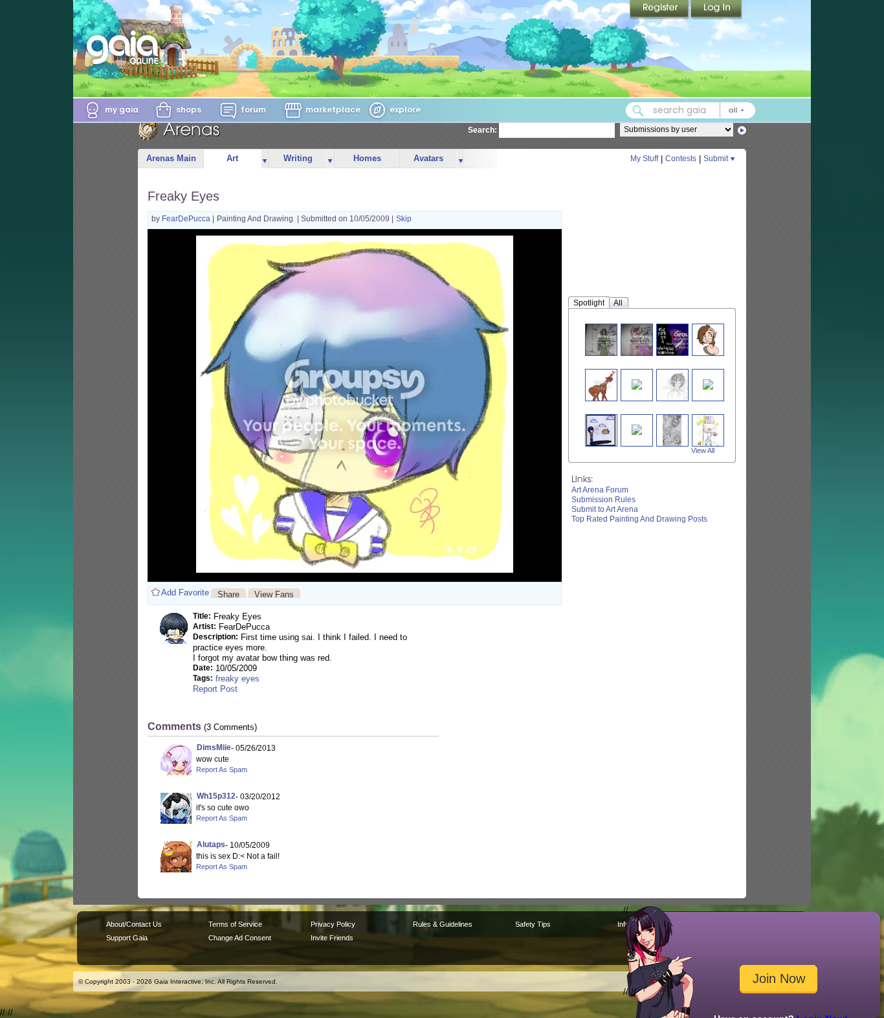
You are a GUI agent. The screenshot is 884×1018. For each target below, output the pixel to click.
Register (660, 9)
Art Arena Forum (599, 489)
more (265, 158)
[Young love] (637, 429)
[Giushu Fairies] (672, 430)
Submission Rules (603, 499)
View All (702, 450)
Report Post (215, 689)
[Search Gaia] (638, 110)
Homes (367, 158)
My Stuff (644, 158)
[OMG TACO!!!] (600, 430)
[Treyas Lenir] (707, 339)
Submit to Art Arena (604, 509)
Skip (404, 218)
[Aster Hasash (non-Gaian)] (606, 339)
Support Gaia (127, 938)
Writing (298, 158)
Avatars (428, 158)
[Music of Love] (637, 383)
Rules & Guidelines (442, 924)
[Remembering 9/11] (707, 430)
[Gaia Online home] (125, 47)
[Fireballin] (708, 383)
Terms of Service (235, 924)
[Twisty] (601, 385)
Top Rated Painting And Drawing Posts (639, 519)
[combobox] (690, 110)
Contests (680, 158)
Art (232, 158)
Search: (482, 130)
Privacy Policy (333, 924)
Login (716, 9)
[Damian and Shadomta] (642, 339)
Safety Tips (533, 924)
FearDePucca (187, 218)
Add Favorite (185, 592)
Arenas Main (171, 158)
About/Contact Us (134, 924)
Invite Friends (332, 938)
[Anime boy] (677, 385)
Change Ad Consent (239, 938)
